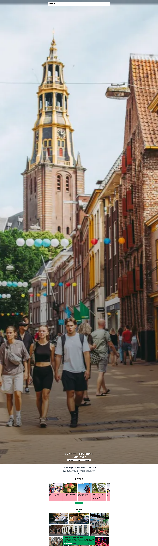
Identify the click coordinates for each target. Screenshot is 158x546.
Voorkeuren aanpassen (86, 543)
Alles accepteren (68, 543)
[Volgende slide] (110, 489)
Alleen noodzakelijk (76, 543)
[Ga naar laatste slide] (48, 489)
